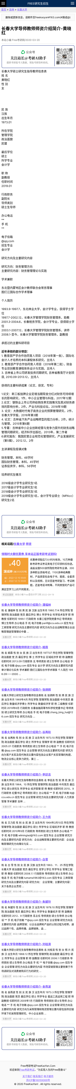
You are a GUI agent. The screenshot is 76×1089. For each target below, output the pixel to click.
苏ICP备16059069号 (38, 1080)
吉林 (11, 9)
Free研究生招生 (38, 3)
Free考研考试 (26, 1069)
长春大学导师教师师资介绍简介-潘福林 (26, 604)
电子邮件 (49, 1076)
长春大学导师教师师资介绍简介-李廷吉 (26, 774)
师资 (28, 544)
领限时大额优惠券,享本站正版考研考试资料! (29, 554)
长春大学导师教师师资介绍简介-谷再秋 (26, 732)
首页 (3, 9)
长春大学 (22, 9)
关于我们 (27, 1076)
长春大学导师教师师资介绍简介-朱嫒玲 (26, 901)
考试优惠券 (8, 594)
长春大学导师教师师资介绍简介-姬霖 (24, 647)
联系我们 (38, 1076)
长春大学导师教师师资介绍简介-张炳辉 (26, 689)
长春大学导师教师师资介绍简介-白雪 (24, 859)
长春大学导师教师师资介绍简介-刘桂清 (26, 944)
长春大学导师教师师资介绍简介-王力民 (26, 817)
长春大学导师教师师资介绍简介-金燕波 (26, 986)
